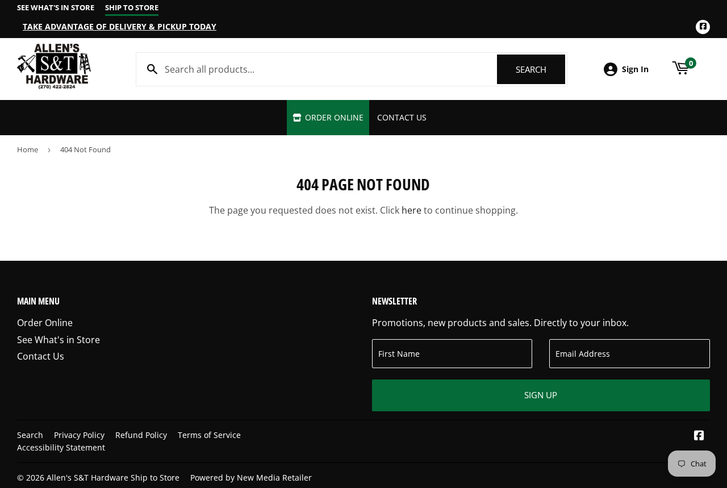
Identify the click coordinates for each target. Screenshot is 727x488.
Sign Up (540, 395)
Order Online (333, 117)
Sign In (635, 69)
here (411, 210)
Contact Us (402, 117)
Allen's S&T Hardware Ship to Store (113, 477)
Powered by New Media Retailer (251, 477)
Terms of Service (209, 434)
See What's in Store (58, 339)
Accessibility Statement (61, 447)
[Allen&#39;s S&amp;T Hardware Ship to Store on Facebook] (699, 436)
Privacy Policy (79, 434)
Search (540, 69)
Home (27, 149)
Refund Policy (141, 434)
